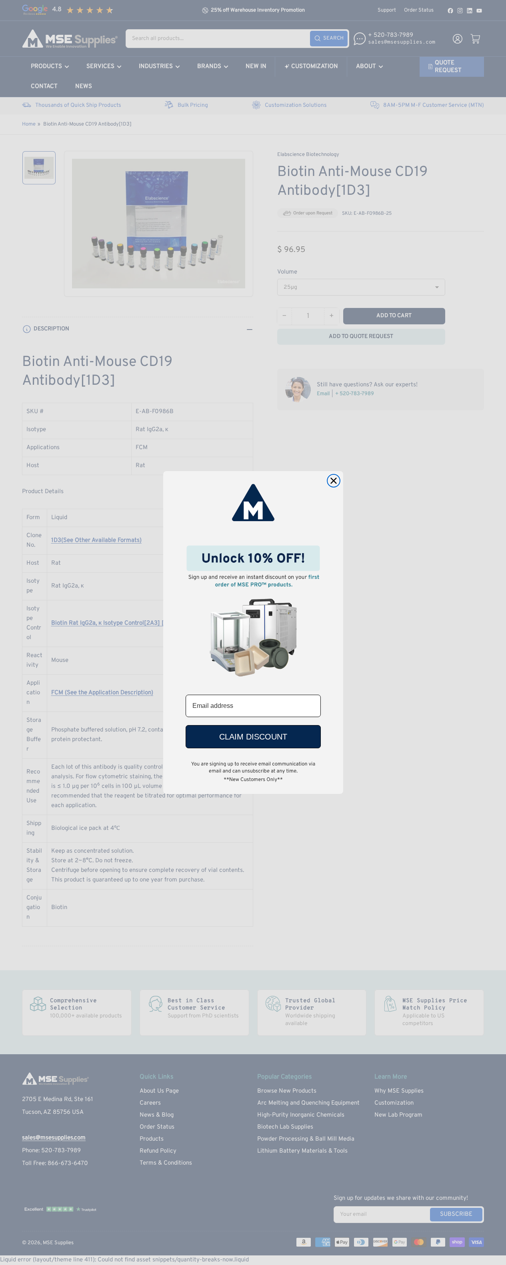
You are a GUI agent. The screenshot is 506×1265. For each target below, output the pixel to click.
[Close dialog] (333, 480)
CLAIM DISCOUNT (253, 736)
